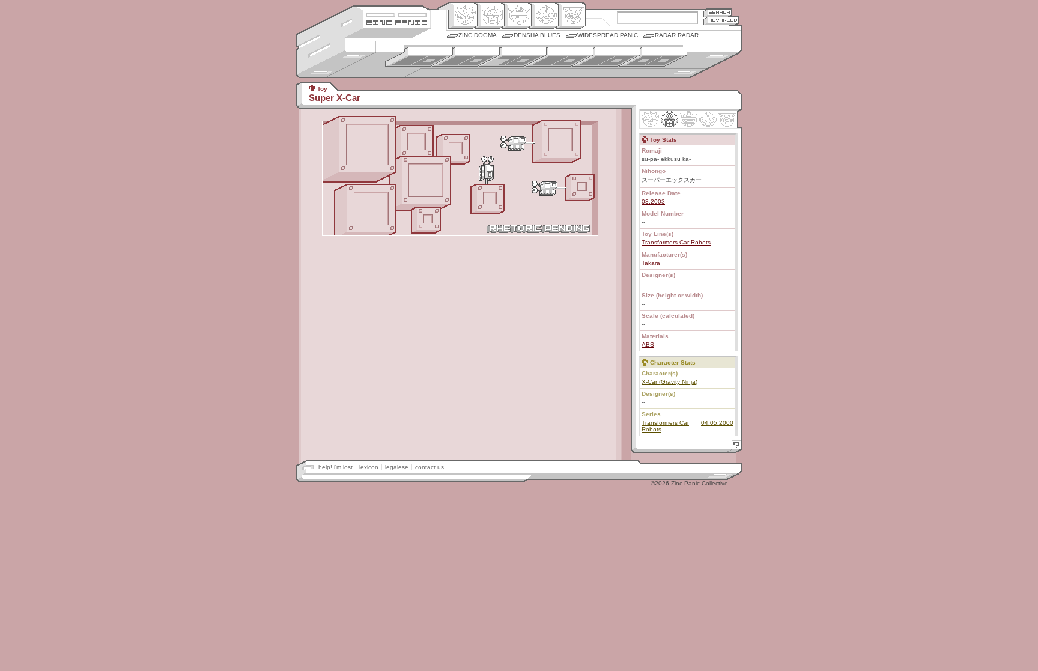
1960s (465, 56)
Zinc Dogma (477, 35)
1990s (606, 56)
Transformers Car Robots (676, 242)
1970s (512, 56)
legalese (396, 467)
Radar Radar (677, 35)
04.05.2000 (717, 422)
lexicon (368, 467)
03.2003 (653, 201)
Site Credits (396, 13)
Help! (734, 446)
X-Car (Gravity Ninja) (669, 381)
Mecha (517, 15)
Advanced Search (721, 20)
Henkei (490, 15)
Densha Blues (537, 35)
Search (717, 12)
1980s (559, 56)
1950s (419, 56)
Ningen (544, 15)
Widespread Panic (607, 35)
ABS (648, 344)
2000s (653, 56)
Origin (463, 15)
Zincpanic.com (396, 22)
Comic (571, 15)
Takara (651, 263)
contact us (429, 467)
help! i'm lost (335, 467)
